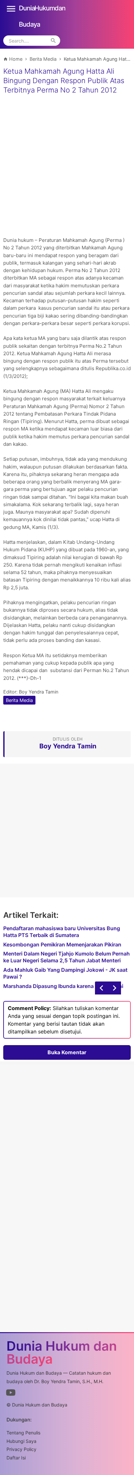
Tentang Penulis (23, 1432)
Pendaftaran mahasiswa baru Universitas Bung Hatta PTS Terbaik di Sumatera (61, 931)
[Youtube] (10, 1394)
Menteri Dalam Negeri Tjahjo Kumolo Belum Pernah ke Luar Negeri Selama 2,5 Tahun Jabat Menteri (66, 957)
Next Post (101, 987)
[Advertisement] (67, 166)
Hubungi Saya (21, 1441)
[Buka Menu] (11, 8)
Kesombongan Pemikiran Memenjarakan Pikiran (62, 944)
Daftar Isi (16, 1457)
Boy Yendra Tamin (38, 691)
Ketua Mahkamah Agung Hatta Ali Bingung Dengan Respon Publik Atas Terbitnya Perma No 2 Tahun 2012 (63, 80)
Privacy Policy (21, 1449)
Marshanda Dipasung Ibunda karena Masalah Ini (63, 986)
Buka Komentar (67, 1052)
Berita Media (19, 700)
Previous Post (114, 987)
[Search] (53, 40)
